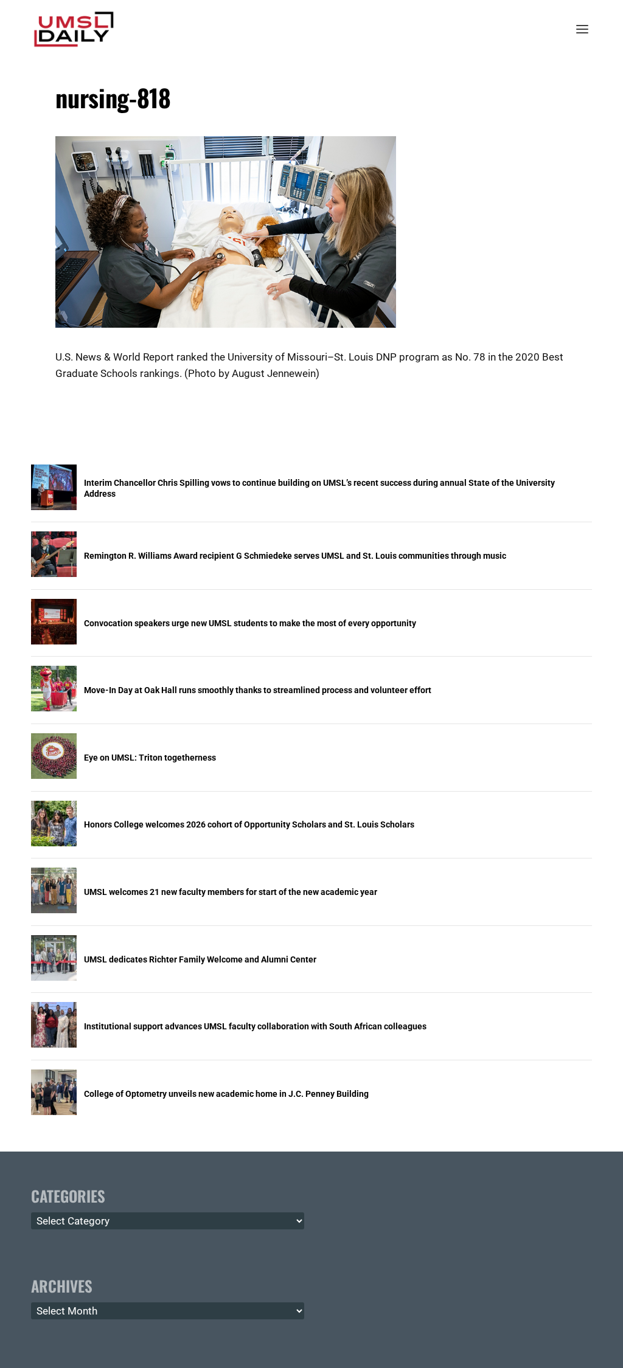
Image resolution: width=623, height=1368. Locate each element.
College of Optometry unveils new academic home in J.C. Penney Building (226, 1094)
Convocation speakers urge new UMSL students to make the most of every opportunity (250, 623)
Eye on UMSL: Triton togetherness (150, 757)
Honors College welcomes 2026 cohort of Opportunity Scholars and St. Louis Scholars (249, 824)
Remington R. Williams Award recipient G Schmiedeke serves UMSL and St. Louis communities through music (295, 556)
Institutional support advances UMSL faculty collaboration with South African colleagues (255, 1026)
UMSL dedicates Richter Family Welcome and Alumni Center (200, 959)
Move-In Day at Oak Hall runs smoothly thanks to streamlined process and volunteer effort (257, 690)
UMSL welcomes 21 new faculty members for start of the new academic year (230, 892)
